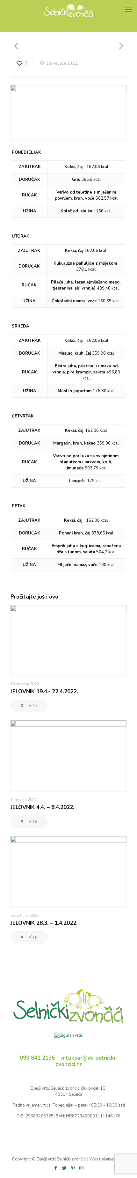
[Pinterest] (72, 1168)
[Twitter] (64, 1168)
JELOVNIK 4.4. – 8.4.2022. (42, 807)
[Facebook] (55, 1168)
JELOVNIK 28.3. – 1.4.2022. (44, 923)
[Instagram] (81, 1168)
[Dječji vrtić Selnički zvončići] (68, 10)
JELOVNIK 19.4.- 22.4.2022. (44, 691)
